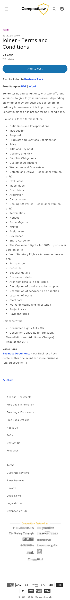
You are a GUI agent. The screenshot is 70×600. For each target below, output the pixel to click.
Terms (10, 464)
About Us (12, 427)
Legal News (14, 495)
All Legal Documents (19, 396)
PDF (24, 86)
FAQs (10, 435)
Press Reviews (15, 480)
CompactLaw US (17, 510)
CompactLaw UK (43, 597)
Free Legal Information (20, 404)
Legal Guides (14, 503)
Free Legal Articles (18, 419)
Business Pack (33, 79)
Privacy (11, 488)
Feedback (13, 450)
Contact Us (13, 442)
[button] (7, 9)
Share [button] (9, 380)
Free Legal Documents (20, 412)
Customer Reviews (18, 472)
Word (32, 86)
